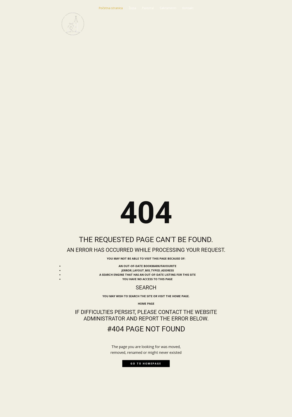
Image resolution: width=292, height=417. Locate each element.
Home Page (146, 303)
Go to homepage (145, 363)
